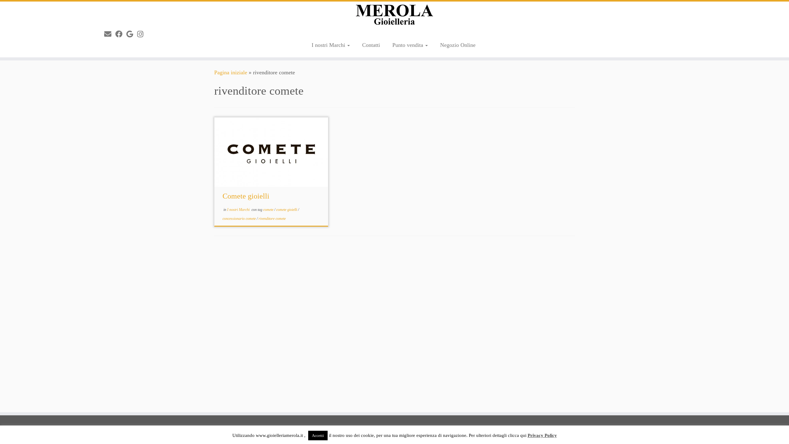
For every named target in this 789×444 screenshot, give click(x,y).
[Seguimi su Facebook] (120, 34)
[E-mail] (109, 34)
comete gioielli (287, 210)
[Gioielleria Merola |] (394, 15)
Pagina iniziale (230, 72)
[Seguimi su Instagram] (142, 34)
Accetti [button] (318, 435)
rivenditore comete (272, 218)
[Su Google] (131, 34)
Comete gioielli (246, 196)
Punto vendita (408, 45)
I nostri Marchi (329, 45)
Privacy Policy (542, 435)
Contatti (371, 45)
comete (268, 210)
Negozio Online (458, 45)
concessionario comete (240, 218)
